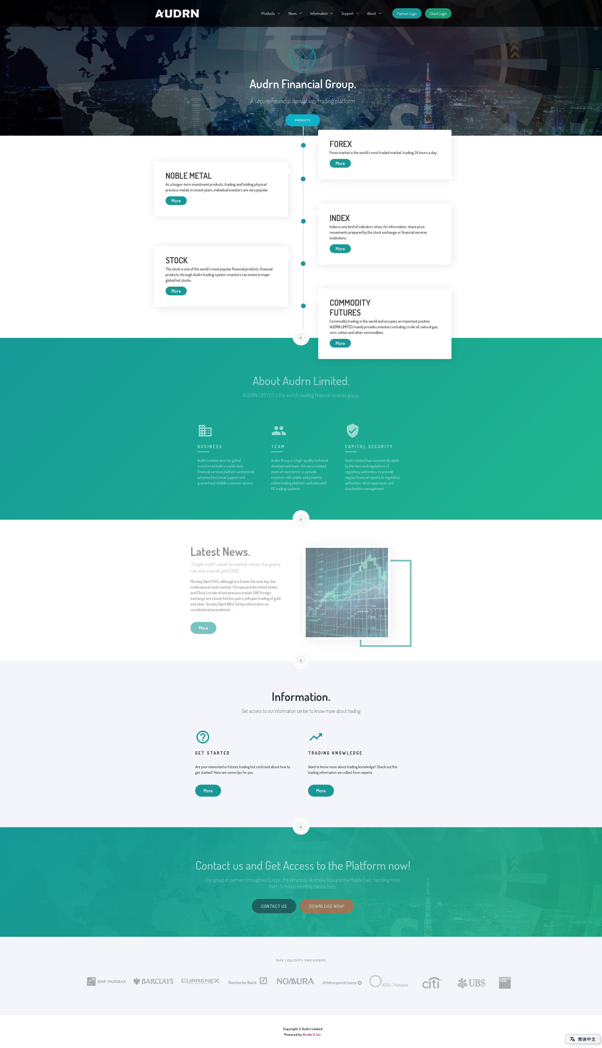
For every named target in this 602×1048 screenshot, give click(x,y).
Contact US (274, 906)
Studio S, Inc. (312, 1034)
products (303, 120)
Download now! (327, 906)
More (340, 163)
